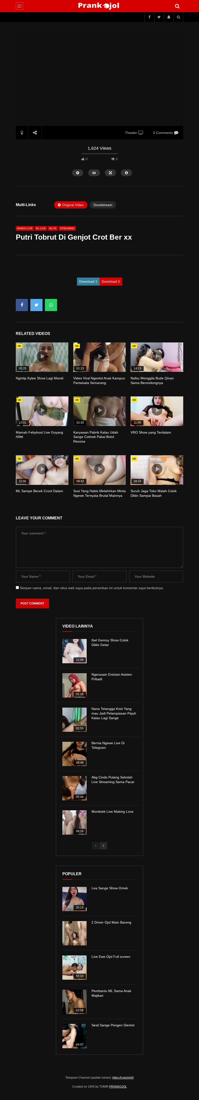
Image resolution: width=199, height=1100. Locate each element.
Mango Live (25, 228)
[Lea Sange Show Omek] (74, 899)
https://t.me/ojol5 (123, 1077)
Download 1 (88, 281)
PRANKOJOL (118, 1086)
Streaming (67, 228)
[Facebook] (149, 17)
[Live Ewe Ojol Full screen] (74, 967)
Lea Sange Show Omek (109, 888)
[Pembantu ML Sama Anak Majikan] (74, 1002)
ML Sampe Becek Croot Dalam (39, 491)
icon (42, 356)
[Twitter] (159, 17)
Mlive (53, 228)
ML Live (41, 228)
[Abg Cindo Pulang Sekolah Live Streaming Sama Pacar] (74, 788)
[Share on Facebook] (22, 305)
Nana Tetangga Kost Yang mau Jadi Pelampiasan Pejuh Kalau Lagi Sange (113, 713)
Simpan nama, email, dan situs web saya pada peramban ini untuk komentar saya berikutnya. (92, 588)
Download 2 (111, 281)
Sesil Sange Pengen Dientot (112, 1025)
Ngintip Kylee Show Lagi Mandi (39, 378)
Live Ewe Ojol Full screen (110, 957)
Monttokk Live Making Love (112, 811)
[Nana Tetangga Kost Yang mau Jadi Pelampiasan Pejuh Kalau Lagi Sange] (74, 719)
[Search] (177, 6)
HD (19, 346)
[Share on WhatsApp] (51, 305)
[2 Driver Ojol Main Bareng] (74, 933)
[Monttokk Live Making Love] (74, 822)
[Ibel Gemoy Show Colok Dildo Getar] (74, 651)
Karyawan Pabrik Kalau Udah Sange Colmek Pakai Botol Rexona (95, 437)
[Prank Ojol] (99, 6)
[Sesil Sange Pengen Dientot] (74, 1036)
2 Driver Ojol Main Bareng (111, 922)
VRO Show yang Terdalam (151, 432)
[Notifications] (169, 17)
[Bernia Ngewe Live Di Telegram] (74, 754)
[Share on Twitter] (36, 305)
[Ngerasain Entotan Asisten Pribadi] (74, 685)
